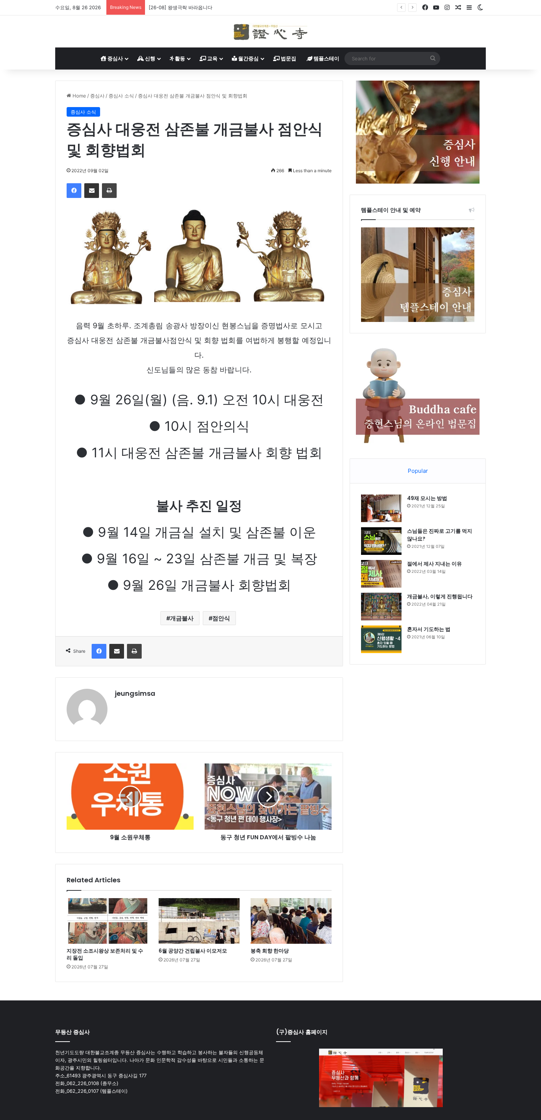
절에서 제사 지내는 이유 (434, 563)
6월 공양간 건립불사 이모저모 (193, 950)
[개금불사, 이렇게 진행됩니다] (381, 606)
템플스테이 (325, 58)
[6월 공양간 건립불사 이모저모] (199, 921)
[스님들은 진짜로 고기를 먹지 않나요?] (381, 541)
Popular (418, 470)
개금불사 (182, 618)
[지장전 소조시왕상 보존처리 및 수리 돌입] (107, 921)
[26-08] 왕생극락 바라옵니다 (180, 7)
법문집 (288, 58)
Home (78, 96)
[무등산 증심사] (270, 31)
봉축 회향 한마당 (270, 950)
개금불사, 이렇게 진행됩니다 (440, 596)
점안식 (221, 618)
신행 (149, 58)
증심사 (114, 58)
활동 (179, 58)
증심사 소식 (121, 96)
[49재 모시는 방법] (381, 508)
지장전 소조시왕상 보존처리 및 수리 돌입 (105, 954)
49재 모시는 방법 (427, 498)
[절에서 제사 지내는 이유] (381, 574)
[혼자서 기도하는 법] (381, 639)
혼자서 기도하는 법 (428, 629)
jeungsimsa (135, 693)
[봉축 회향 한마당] (291, 921)
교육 (212, 58)
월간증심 (248, 58)
